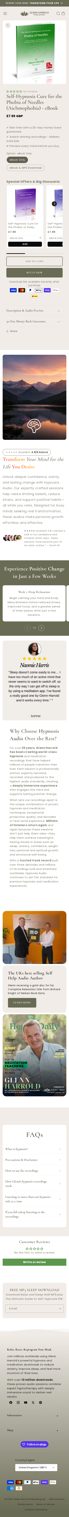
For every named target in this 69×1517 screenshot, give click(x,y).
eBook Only (17, 160)
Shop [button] (10, 1430)
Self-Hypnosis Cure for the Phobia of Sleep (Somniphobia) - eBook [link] (23, 225)
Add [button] (25, 244)
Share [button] (14, 331)
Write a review (34, 1262)
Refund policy (56, 1499)
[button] (5, 13)
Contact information (36, 1509)
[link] (25, 204)
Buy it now (35, 272)
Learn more (22, 1002)
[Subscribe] (60, 1309)
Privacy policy (25, 1504)
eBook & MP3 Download (26, 168)
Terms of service (45, 1504)
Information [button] (14, 1415)
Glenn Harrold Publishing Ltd (29, 1499)
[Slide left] (28, 628)
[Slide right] (41, 628)
